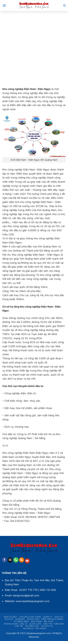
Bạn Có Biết (10, 617)
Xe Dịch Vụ (47, 626)
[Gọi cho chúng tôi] (16, 560)
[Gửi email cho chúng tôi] (10, 560)
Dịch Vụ (59, 617)
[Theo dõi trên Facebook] (4, 560)
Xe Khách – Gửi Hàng (34, 628)
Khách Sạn (33, 619)
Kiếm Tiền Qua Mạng (52, 619)
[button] (4, 5)
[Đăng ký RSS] (21, 560)
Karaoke (20, 619)
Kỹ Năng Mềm (21, 621)
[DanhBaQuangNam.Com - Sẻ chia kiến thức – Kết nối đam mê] (34, 5)
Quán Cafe (35, 624)
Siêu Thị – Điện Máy (53, 624)
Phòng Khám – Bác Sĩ (15, 624)
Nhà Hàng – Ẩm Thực (42, 621)
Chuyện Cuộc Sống (30, 617)
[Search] (64, 6)
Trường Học (32, 626)
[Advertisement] (34, 47)
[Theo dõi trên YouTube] (27, 561)
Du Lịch (9, 619)
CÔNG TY (47, 617)
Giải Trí (19, 626)
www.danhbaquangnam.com (33, 601)
